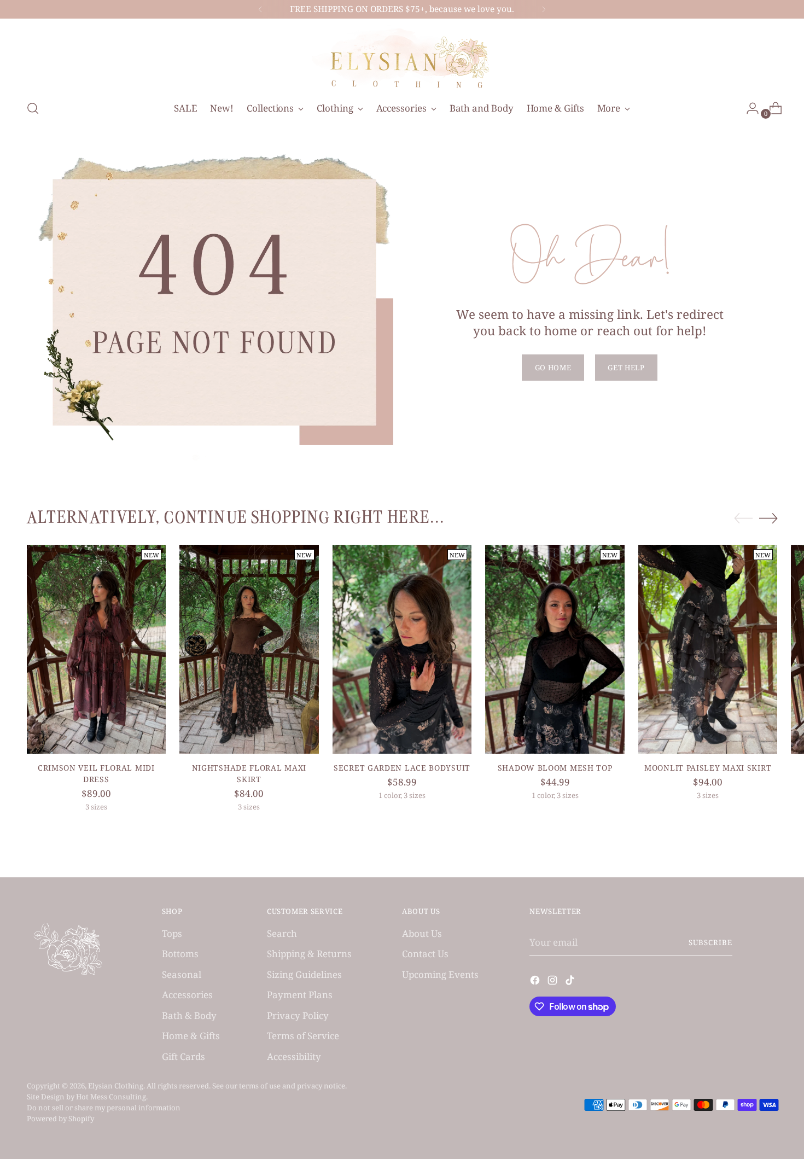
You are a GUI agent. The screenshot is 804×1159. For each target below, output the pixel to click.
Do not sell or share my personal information (103, 1108)
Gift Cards (183, 1056)
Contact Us (425, 953)
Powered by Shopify (60, 1118)
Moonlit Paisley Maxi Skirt (707, 767)
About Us (422, 933)
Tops (172, 933)
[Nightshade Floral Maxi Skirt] (249, 649)
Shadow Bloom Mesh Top (555, 767)
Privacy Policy (298, 1015)
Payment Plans (300, 994)
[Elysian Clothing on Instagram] (553, 982)
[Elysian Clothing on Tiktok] (571, 982)
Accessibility (294, 1056)
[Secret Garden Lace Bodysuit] (402, 649)
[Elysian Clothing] (402, 57)
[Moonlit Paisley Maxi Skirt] (708, 649)
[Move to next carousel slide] (768, 518)
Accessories (187, 994)
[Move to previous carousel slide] (743, 518)
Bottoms (180, 953)
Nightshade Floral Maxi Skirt (249, 773)
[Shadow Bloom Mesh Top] (555, 649)
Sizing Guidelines (304, 974)
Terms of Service (303, 1035)
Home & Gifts (191, 1035)
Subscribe (710, 942)
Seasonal (181, 974)
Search (282, 933)
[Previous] (260, 9)
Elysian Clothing (115, 1086)
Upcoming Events (440, 974)
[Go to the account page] (748, 108)
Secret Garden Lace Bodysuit (402, 767)
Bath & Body (189, 1015)
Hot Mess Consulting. (112, 1097)
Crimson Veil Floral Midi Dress (96, 773)
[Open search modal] (33, 108)
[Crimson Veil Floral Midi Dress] (96, 649)
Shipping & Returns (309, 953)
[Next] (544, 9)
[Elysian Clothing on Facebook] (536, 982)
